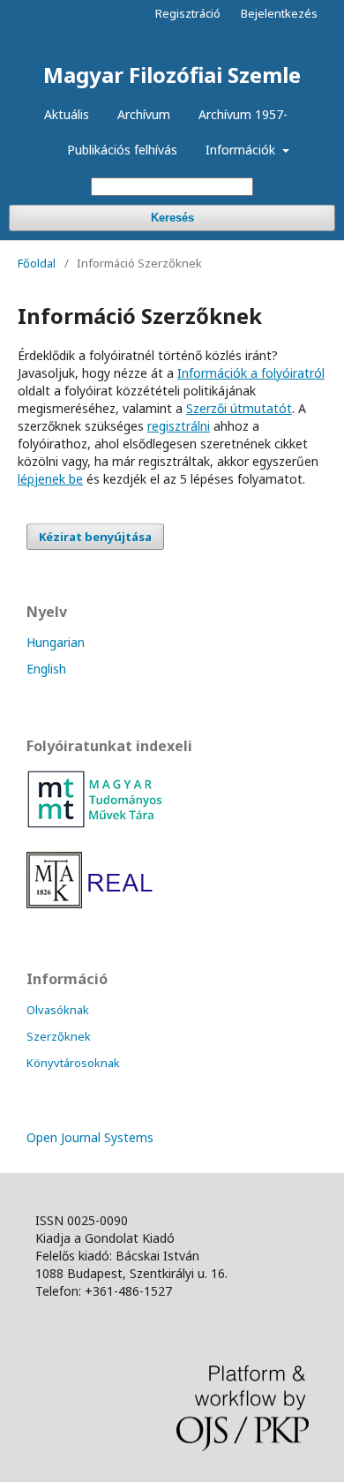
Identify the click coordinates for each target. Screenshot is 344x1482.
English (46, 668)
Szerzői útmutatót (239, 408)
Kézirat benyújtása (95, 537)
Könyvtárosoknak (73, 1063)
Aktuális (66, 114)
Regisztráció (188, 13)
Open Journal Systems (89, 1137)
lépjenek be (50, 478)
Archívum (143, 114)
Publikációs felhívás (122, 149)
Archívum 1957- (243, 114)
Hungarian (55, 642)
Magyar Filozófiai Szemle (172, 74)
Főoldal (37, 263)
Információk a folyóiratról (251, 373)
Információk (242, 149)
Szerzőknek (58, 1036)
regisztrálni (178, 426)
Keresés (172, 217)
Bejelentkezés (279, 13)
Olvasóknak (57, 1010)
